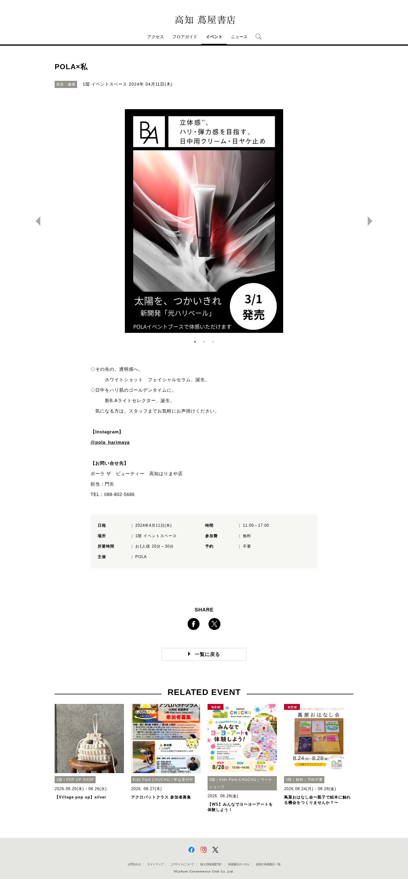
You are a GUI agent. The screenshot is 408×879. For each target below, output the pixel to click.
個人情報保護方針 (211, 864)
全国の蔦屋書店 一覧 (268, 864)
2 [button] (204, 342)
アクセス (155, 36)
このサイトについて (182, 864)
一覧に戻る (207, 654)
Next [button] (372, 221)
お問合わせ (134, 864)
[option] (204, 221)
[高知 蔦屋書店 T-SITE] (204, 20)
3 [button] (213, 342)
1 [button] (195, 342)
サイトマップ (155, 864)
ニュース (239, 36)
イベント (214, 36)
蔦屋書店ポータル (238, 864)
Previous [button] (35, 221)
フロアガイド (184, 36)
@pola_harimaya (110, 442)
